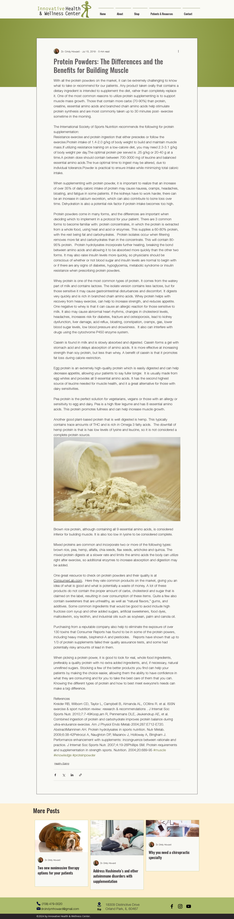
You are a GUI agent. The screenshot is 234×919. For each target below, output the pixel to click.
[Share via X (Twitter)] (63, 775)
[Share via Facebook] (55, 775)
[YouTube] (189, 906)
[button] (123, 12)
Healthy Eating (61, 763)
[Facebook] (172, 906)
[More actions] (178, 51)
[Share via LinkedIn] (72, 775)
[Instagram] (180, 906)
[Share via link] (80, 775)
